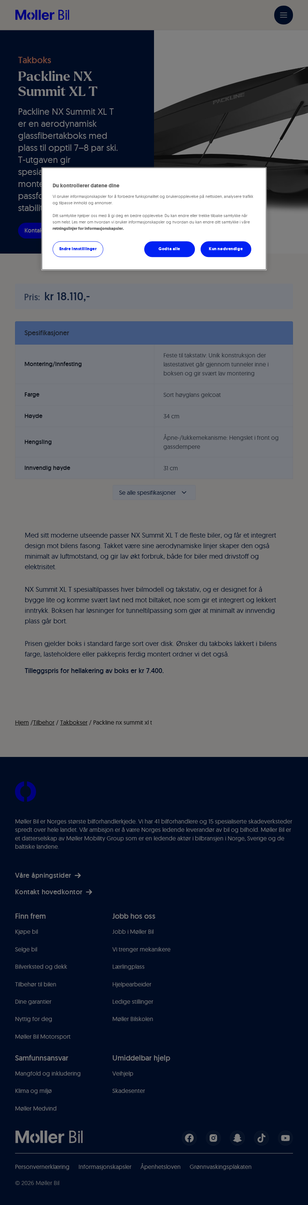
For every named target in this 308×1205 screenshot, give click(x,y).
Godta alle (169, 249)
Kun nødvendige (226, 249)
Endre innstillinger (78, 249)
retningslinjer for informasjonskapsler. (88, 229)
